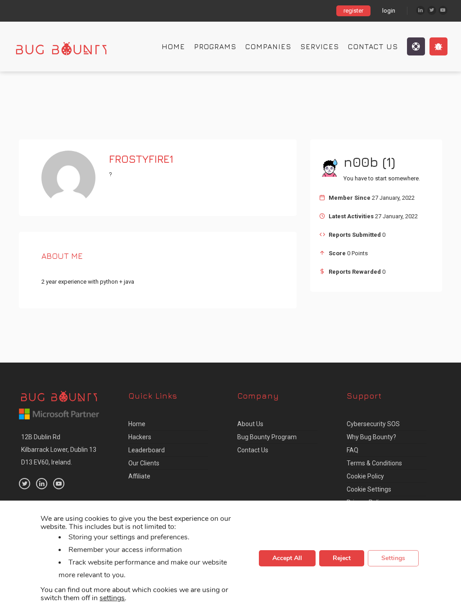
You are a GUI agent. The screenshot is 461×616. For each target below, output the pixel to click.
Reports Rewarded (355, 271)
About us (250, 424)
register (353, 10)
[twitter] (24, 483)
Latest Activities (351, 216)
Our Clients (143, 463)
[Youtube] (442, 10)
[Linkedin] (420, 10)
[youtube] (58, 483)
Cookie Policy (365, 476)
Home (173, 46)
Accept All (287, 558)
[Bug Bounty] (70, 46)
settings (112, 598)
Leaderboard (146, 450)
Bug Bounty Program (267, 437)
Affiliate (139, 476)
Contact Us (373, 46)
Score (337, 253)
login (388, 10)
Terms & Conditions (374, 463)
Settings (393, 558)
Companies (268, 46)
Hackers (139, 437)
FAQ (352, 450)
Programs (215, 46)
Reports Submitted (355, 234)
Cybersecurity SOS (373, 424)
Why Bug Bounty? (371, 437)
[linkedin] (41, 483)
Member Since (350, 197)
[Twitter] (431, 10)
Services (319, 46)
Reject (342, 558)
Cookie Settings (369, 489)
